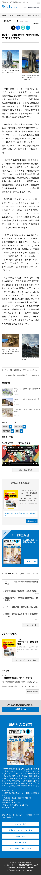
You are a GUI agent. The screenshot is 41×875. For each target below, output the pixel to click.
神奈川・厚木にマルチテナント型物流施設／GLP (22, 616)
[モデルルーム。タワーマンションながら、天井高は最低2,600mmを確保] (10, 347)
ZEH (17, 431)
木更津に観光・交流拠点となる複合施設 (22, 592)
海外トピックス (33, 15)
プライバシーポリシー (14, 870)
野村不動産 (6, 431)
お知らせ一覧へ (33, 691)
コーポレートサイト (10, 865)
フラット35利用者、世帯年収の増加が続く (22, 608)
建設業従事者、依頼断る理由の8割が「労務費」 (22, 600)
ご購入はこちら (32, 521)
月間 (22, 574)
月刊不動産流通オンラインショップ (17, 686)
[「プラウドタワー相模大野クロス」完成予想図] (10, 67)
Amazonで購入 (20, 842)
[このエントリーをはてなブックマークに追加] (27, 27)
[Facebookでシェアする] (18, 28)
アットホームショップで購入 (20, 848)
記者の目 (20, 15)
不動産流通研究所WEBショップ (28, 865)
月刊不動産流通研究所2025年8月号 (14, 682)
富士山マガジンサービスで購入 (20, 830)
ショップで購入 (20, 824)
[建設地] (30, 356)
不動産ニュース (7, 15)
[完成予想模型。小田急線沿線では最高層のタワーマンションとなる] (30, 72)
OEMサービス (22, 867)
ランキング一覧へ (31, 625)
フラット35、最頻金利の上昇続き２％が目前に (20, 370)
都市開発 (5, 427)
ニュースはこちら (25, 470)
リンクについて (28, 870)
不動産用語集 (11, 867)
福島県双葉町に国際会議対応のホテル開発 (22, 375)
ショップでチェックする (26, 660)
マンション (18, 427)
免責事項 (31, 867)
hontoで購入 (20, 836)
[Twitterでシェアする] (13, 27)
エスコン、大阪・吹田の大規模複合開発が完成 (22, 584)
